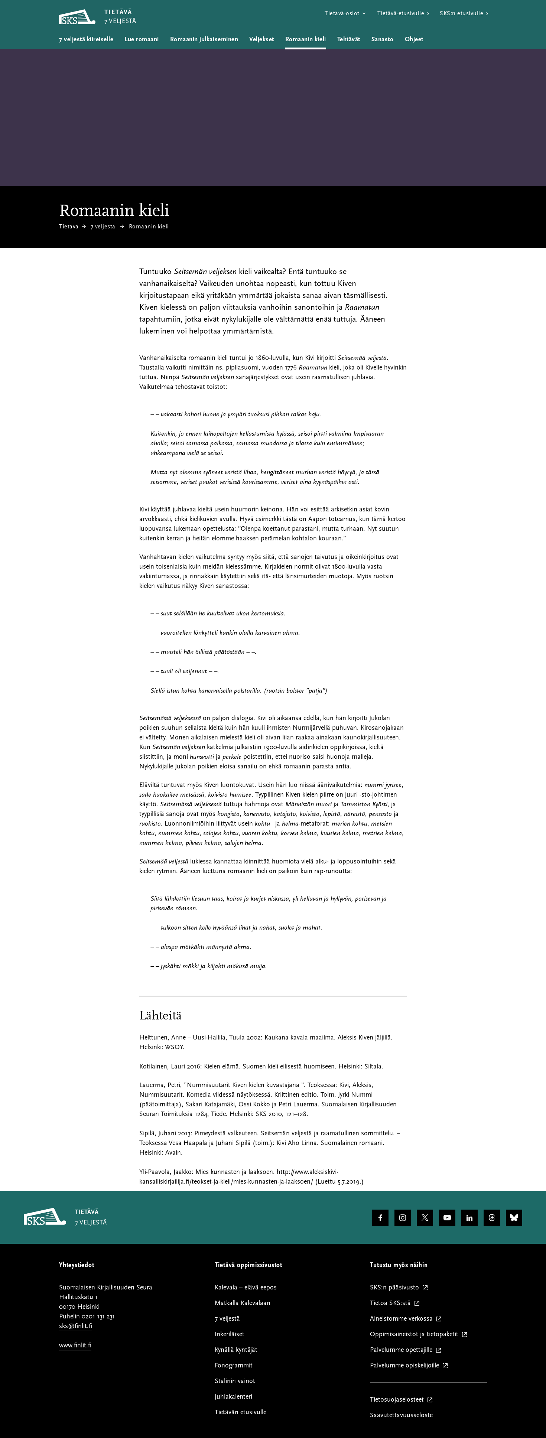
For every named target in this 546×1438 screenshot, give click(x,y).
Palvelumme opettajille (403, 1350)
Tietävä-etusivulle (401, 13)
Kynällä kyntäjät (236, 1350)
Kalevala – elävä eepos (246, 1287)
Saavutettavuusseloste (401, 1415)
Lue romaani (141, 39)
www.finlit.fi (75, 1345)
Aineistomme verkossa (403, 1319)
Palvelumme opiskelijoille (406, 1365)
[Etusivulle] (45, 1223)
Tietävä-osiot (342, 13)
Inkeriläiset (229, 1334)
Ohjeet (414, 39)
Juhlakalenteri (233, 1396)
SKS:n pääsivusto (396, 1287)
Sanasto (382, 39)
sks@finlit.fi (75, 1326)
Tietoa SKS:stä (392, 1303)
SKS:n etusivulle (461, 13)
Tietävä (69, 226)
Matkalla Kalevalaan (242, 1303)
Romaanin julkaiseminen (204, 39)
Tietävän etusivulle (240, 1412)
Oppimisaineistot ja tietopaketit (416, 1334)
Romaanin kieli (305, 39)
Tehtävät (348, 39)
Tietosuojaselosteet (398, 1400)
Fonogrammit (234, 1365)
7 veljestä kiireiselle (86, 39)
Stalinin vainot (235, 1381)
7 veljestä (103, 226)
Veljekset (261, 39)
